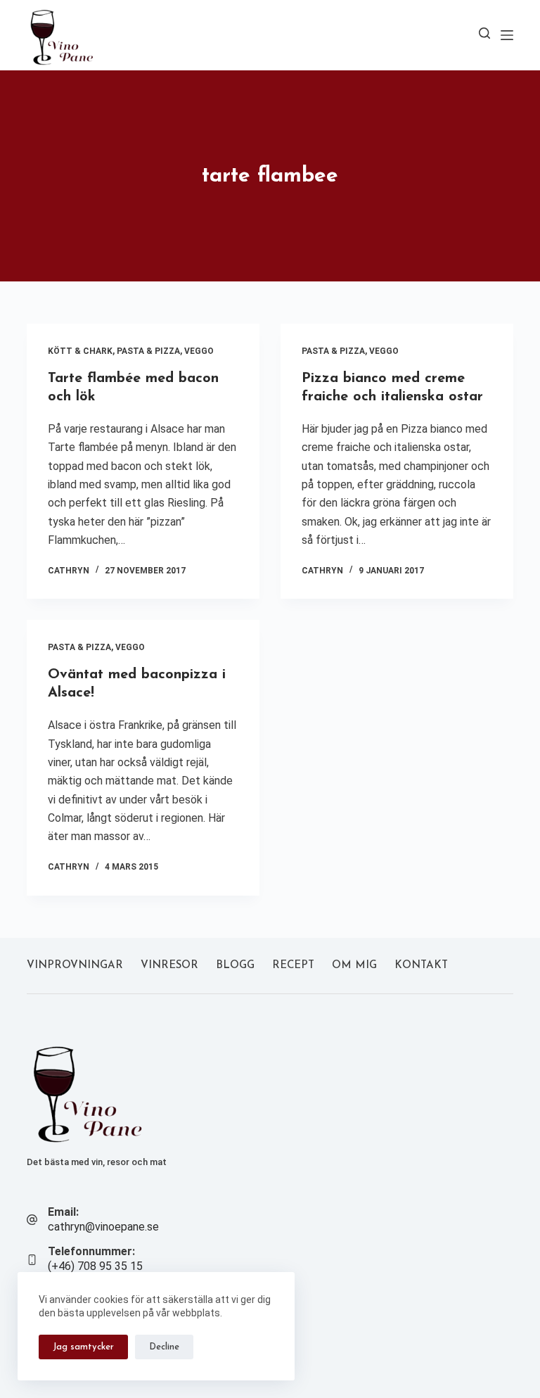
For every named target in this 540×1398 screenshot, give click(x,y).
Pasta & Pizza (148, 351)
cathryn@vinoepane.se (103, 1226)
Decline (164, 1347)
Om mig (354, 965)
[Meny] (507, 35)
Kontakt (421, 965)
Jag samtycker (83, 1347)
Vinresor (169, 965)
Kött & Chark (80, 351)
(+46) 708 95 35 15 (95, 1266)
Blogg (235, 965)
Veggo (199, 351)
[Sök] (484, 33)
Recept (293, 965)
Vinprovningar (75, 965)
